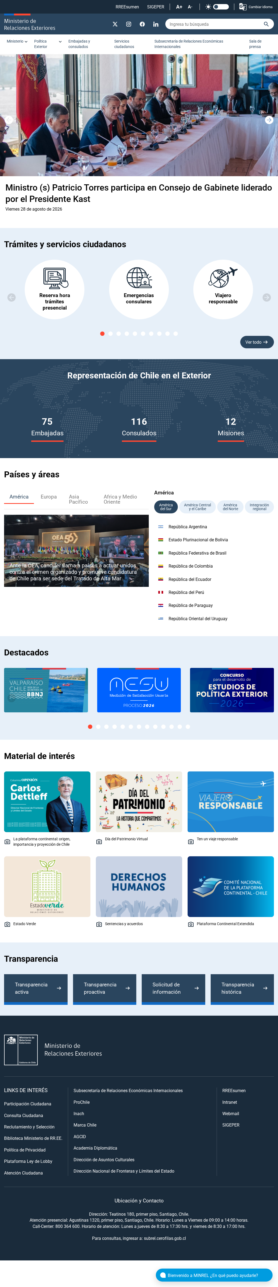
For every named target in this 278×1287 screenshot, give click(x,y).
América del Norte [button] (230, 506)
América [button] (19, 496)
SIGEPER (155, 6)
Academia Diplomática (95, 1148)
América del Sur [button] (166, 506)
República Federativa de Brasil (197, 553)
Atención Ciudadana (23, 1173)
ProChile (82, 1102)
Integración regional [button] (259, 506)
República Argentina (188, 526)
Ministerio (15, 41)
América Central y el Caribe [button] (197, 506)
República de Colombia (191, 566)
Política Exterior (40, 43)
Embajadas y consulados (79, 43)
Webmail (230, 1113)
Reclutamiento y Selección (29, 1127)
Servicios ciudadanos (124, 43)
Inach (79, 1113)
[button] (269, 119)
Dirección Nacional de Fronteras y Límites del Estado (124, 1171)
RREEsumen (127, 6)
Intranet (229, 1102)
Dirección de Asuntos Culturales (104, 1159)
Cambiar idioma (261, 6)
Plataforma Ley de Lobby (28, 1161)
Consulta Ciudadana (23, 1115)
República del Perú (186, 592)
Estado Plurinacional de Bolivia (198, 539)
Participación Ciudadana (27, 1103)
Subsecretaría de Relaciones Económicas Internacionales (188, 43)
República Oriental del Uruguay (198, 618)
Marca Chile (85, 1125)
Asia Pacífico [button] (78, 499)
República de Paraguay (191, 605)
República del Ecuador (190, 579)
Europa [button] (49, 496)
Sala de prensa (255, 43)
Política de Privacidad (25, 1150)
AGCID (80, 1136)
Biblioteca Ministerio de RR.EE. (33, 1138)
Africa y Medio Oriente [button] (120, 499)
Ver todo (253, 342)
